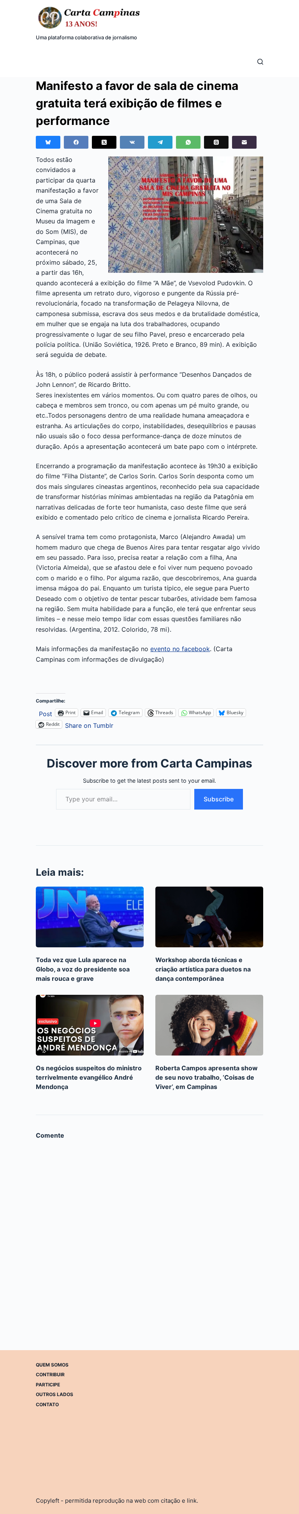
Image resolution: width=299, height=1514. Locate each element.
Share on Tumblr (89, 724)
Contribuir (50, 1374)
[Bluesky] (48, 142)
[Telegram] (160, 142)
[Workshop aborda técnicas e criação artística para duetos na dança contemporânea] (209, 917)
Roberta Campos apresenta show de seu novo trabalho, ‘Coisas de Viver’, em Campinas (206, 1077)
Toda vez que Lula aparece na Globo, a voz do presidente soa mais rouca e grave (83, 969)
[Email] (244, 142)
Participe (48, 1385)
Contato (47, 1404)
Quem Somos (52, 1365)
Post (45, 713)
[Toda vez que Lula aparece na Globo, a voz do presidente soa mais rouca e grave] (90, 917)
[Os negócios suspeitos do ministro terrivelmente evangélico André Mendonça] (90, 1025)
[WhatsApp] (188, 142)
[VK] (132, 142)
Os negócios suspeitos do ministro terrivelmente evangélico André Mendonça (89, 1077)
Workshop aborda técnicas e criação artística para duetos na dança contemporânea (203, 969)
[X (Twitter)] (104, 142)
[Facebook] (76, 142)
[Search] (260, 62)
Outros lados (54, 1394)
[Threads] (216, 142)
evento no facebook (180, 649)
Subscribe (219, 799)
